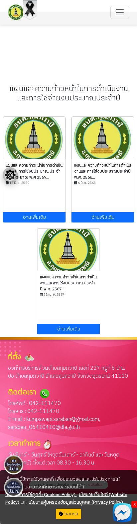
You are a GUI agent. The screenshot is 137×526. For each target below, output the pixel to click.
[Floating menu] (10, 175)
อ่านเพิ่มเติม (34, 217)
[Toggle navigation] (119, 12)
